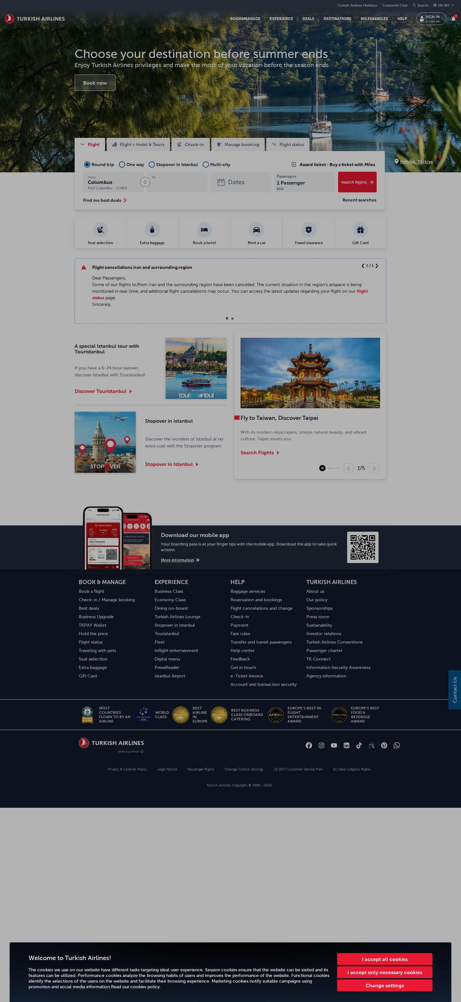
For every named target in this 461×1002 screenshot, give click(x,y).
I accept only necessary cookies (384, 972)
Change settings (385, 985)
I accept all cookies (385, 959)
